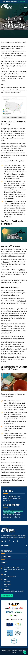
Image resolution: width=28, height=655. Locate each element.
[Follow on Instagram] (17, 541)
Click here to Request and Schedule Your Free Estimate (13, 511)
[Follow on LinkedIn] (2, 541)
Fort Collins (18, 569)
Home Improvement (12, 42)
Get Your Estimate (21, 1)
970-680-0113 (13, 496)
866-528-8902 (7, 581)
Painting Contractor (22, 42)
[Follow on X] (5, 541)
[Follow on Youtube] (13, 541)
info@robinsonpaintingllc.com (10, 576)
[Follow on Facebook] (9, 541)
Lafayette (5, 569)
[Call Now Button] (25, 652)
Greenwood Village (11, 569)
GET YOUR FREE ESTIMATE (7, 596)
